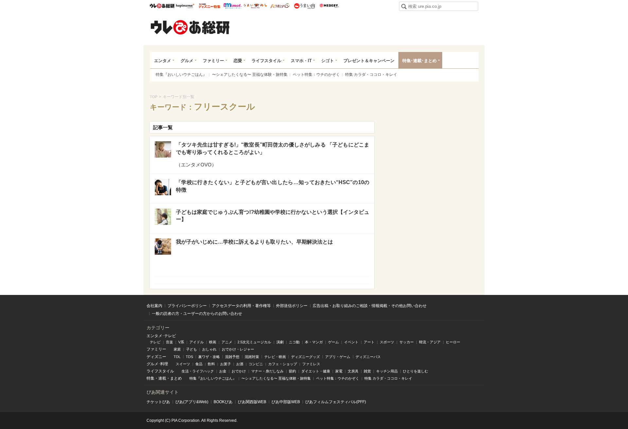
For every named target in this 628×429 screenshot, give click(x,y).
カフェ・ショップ (282, 364)
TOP (153, 97)
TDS (189, 357)
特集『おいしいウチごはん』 (181, 74)
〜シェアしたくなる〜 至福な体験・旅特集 (250, 74)
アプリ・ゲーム (337, 357)
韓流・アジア (430, 342)
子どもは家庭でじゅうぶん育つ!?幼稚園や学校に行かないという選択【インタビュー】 (272, 215)
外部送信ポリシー (291, 305)
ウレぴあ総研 (162, 6)
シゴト (327, 60)
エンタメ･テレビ (161, 336)
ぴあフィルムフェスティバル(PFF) (335, 402)
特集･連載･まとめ (419, 60)
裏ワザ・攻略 (209, 357)
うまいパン (280, 6)
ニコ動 (294, 342)
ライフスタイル (266, 60)
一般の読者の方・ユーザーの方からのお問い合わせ (197, 313)
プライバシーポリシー (187, 305)
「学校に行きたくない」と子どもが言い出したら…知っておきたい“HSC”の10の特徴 (272, 186)
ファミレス (311, 364)
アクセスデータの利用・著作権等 (241, 305)
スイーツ (183, 364)
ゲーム (333, 342)
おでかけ (239, 371)
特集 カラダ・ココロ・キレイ (371, 74)
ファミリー (213, 60)
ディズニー (156, 356)
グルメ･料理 (157, 364)
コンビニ (256, 364)
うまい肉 (304, 6)
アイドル (196, 342)
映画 (212, 342)
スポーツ (387, 342)
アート (369, 342)
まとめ (176, 378)
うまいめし (255, 6)
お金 (222, 371)
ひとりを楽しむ (415, 371)
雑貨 (367, 371)
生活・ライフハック (198, 371)
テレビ (155, 342)
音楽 (169, 342)
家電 (338, 371)
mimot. (232, 6)
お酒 (239, 364)
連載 (162, 378)
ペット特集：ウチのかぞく (316, 74)
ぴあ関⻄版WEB (252, 402)
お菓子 (225, 364)
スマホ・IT (301, 60)
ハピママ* (185, 6)
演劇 (280, 342)
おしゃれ (209, 349)
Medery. (329, 6)
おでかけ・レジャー (238, 349)
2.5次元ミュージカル (254, 342)
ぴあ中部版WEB (285, 402)
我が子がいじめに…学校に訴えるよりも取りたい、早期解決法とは (254, 242)
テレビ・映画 (275, 357)
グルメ (187, 60)
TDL (177, 357)
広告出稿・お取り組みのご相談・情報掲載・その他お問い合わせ (370, 305)
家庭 (177, 349)
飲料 (211, 364)
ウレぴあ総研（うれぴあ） (190, 27)
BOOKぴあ (223, 402)
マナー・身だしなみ (267, 371)
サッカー (406, 342)
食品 (198, 364)
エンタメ (162, 60)
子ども (191, 349)
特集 (150, 378)
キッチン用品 (387, 371)
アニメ (226, 342)
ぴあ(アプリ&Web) (191, 402)
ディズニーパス (368, 357)
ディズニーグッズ (305, 357)
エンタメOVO (196, 164)
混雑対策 (252, 357)
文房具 (353, 371)
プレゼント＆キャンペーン (368, 60)
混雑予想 (232, 357)
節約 (292, 371)
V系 (181, 342)
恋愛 (238, 60)
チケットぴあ (158, 402)
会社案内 (154, 305)
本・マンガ (314, 342)
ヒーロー (453, 342)
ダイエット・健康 (315, 371)
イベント (351, 342)
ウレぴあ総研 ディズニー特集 (209, 6)
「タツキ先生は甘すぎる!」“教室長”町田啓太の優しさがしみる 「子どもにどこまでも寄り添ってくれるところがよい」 (272, 148)
